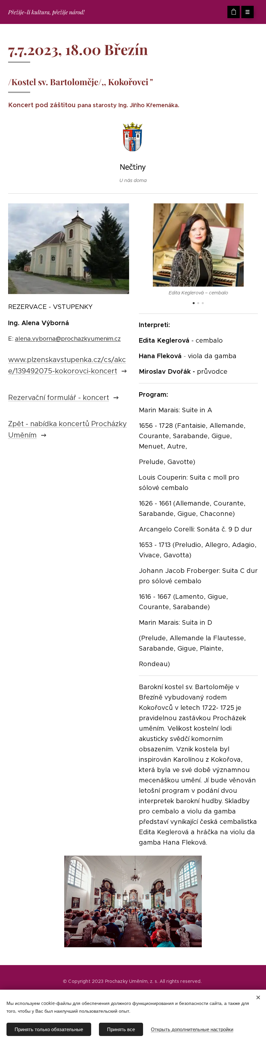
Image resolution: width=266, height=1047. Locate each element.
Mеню (247, 12)
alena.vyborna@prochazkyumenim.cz (68, 338)
